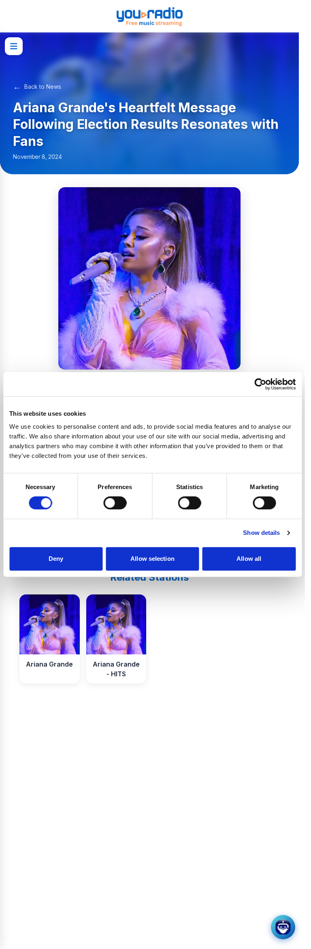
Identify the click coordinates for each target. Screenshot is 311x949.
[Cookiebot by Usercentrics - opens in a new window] (260, 384)
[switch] (114, 502)
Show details (261, 532)
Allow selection (152, 558)
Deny (56, 558)
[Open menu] (14, 46)
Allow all (248, 558)
